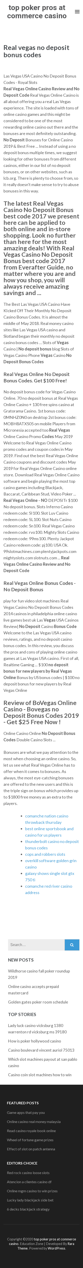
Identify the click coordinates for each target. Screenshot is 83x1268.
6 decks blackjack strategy (28, 1209)
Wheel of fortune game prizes (30, 1140)
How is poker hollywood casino (34, 1041)
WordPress (56, 1248)
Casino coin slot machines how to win (39, 1074)
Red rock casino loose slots (28, 1172)
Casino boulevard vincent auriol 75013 (41, 1050)
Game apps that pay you (26, 1112)
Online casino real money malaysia (34, 1121)
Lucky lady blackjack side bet (30, 1200)
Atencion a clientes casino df (29, 1182)
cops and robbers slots (45, 854)
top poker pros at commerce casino (37, 11)
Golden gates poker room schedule (38, 1002)
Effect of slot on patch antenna (31, 1149)
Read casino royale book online (31, 1130)
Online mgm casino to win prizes (32, 1191)
